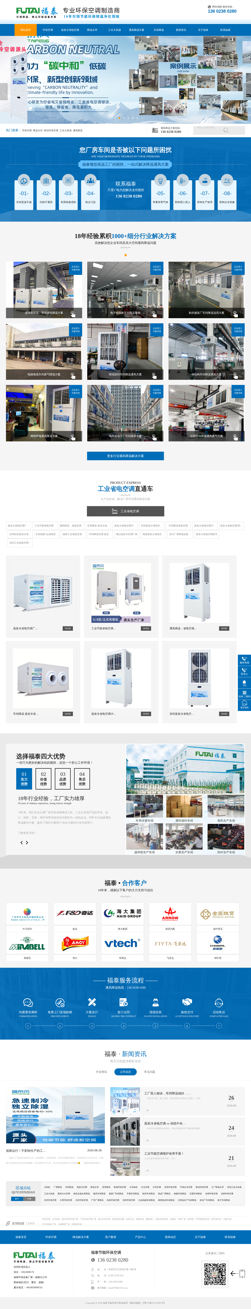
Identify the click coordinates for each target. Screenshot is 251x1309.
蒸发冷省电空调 (70, 30)
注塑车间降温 (196, 1193)
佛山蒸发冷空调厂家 (126, 534)
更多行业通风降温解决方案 (125, 456)
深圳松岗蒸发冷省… (20, 534)
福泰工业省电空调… (73, 534)
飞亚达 (170, 958)
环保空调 (48, 30)
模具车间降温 (99, 1193)
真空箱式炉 (216, 1219)
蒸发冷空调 (82, 1187)
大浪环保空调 (66, 1200)
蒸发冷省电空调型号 (206, 534)
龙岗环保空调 (227, 1193)
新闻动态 (170, 1237)
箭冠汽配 (170, 929)
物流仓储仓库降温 (81, 1193)
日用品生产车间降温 (187, 1200)
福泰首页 (21, 1237)
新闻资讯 (181, 30)
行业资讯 (101, 1071)
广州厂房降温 (97, 1200)
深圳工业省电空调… (20, 543)
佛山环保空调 (104, 1219)
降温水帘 (92, 30)
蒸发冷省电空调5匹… (231, 525)
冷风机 (47, 1187)
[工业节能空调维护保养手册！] (125, 1175)
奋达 (75, 929)
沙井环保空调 (81, 1200)
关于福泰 (203, 30)
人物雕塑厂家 (64, 1224)
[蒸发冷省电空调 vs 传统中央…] (125, 1145)
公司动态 (125, 1071)
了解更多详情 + (27, 832)
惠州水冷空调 (64, 1193)
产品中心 (140, 1237)
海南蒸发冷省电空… (153, 534)
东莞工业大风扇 (234, 1187)
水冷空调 (145, 1187)
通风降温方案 (136, 30)
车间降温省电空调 (178, 525)
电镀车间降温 (180, 1193)
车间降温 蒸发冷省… (98, 525)
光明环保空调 (211, 1193)
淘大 (75, 958)
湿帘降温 (106, 1187)
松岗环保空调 (113, 1200)
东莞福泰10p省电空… (47, 534)
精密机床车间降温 (166, 1200)
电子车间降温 (224, 1200)
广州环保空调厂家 (88, 1219)
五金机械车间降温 (146, 1200)
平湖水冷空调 (186, 1187)
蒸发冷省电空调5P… (125, 525)
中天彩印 (27, 929)
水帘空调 (157, 1187)
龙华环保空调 (50, 1200)
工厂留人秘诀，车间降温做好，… (167, 1093)
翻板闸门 (150, 1219)
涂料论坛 (130, 1219)
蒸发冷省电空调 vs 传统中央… (165, 1123)
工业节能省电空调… (45, 525)
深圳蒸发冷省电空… (151, 525)
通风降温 (77, 130)
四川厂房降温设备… (180, 534)
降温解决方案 (81, 1237)
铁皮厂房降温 (164, 1193)
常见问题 (149, 1071)
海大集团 (122, 929)
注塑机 (173, 1219)
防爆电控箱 (77, 1224)
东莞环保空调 (170, 1187)
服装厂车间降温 (116, 1193)
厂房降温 (58, 1187)
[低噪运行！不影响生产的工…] (55, 1142)
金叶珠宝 (218, 929)
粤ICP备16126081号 (154, 1303)
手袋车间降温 (133, 1193)
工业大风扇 (114, 30)
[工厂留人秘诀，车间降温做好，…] (125, 1115)
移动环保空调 (50, 130)
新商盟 (190, 1219)
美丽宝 (27, 958)
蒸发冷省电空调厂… (18, 525)
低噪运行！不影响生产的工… (26, 1150)
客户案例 (110, 1237)
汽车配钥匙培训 (202, 1219)
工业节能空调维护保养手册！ (164, 1153)
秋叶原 (217, 958)
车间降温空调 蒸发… (100, 534)
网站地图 (217, 6)
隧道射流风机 (162, 1219)
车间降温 (159, 30)
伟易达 (122, 958)
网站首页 (25, 30)
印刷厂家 (182, 1219)
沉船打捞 (227, 1219)
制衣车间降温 (148, 1193)
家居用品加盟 (118, 1219)
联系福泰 (225, 30)
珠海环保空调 (120, 1187)
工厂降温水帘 (217, 1187)
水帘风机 (133, 1187)
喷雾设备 (140, 1219)
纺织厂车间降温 (207, 1200)
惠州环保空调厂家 (70, 1219)
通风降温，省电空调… (72, 525)
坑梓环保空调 (129, 1200)
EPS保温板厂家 (49, 1224)
